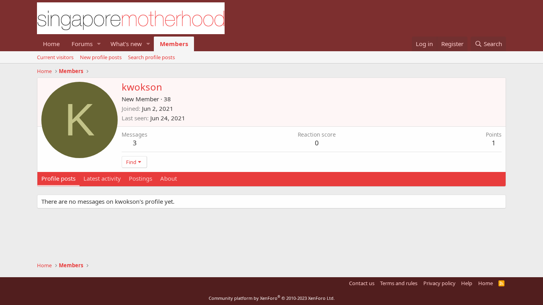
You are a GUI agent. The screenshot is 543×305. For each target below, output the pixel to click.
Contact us (361, 283)
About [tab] (168, 178)
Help (466, 283)
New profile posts (101, 57)
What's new (126, 44)
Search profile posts (151, 57)
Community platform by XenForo (272, 298)
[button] (99, 44)
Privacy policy (439, 283)
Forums (82, 44)
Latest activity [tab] (102, 178)
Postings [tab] (140, 178)
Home (51, 44)
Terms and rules (398, 283)
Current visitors (55, 57)
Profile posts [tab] (58, 178)
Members (174, 44)
